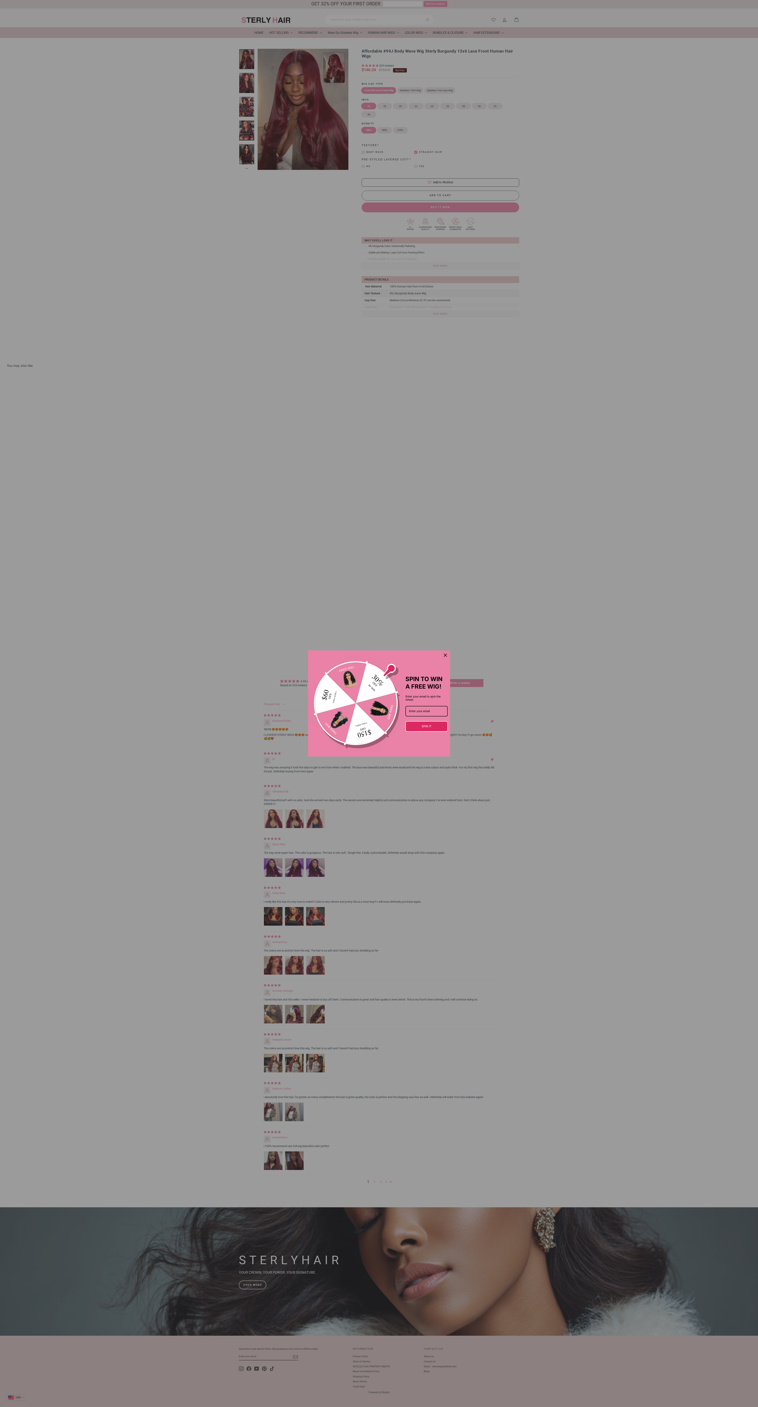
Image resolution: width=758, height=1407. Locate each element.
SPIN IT (427, 726)
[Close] (445, 655)
